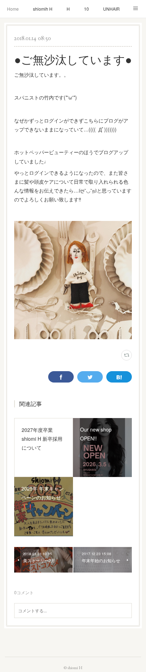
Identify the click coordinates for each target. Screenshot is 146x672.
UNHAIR (111, 9)
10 (86, 9)
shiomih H (42, 9)
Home (13, 9)
